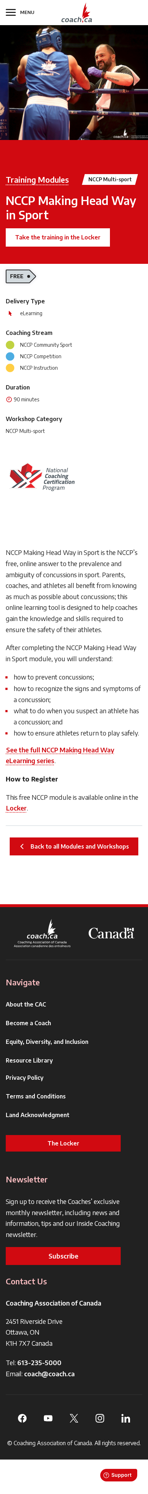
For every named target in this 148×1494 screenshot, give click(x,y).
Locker (16, 808)
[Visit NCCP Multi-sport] (42, 477)
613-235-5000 (39, 1362)
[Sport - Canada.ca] (111, 933)
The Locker (63, 1143)
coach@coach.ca (49, 1373)
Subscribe (63, 1256)
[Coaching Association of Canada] (42, 933)
